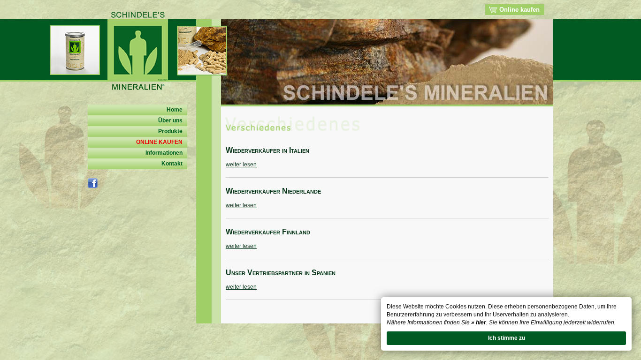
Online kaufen (518, 9)
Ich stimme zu (506, 338)
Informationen (164, 153)
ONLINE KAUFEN (159, 142)
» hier (478, 322)
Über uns (170, 120)
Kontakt (172, 163)
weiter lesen (241, 164)
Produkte (170, 131)
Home (175, 109)
